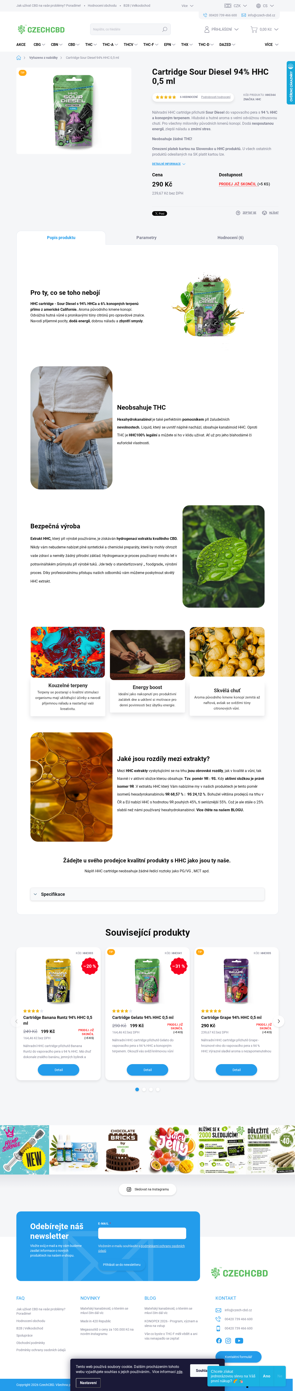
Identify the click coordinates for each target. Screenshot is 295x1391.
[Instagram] (228, 1340)
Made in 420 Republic (95, 1321)
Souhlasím (204, 1370)
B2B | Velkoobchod (137, 5)
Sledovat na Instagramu (152, 1189)
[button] (137, 1089)
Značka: (252, 99)
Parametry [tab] (146, 237)
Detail (59, 1070)
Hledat (165, 29)
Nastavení (88, 1383)
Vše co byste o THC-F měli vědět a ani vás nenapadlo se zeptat (171, 1336)
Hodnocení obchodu (102, 5)
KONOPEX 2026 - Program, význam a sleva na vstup (171, 1323)
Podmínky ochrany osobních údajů (41, 1350)
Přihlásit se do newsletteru (122, 1265)
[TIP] (236, 980)
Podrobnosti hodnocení (215, 97)
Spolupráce (24, 1335)
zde (179, 1372)
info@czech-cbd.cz (238, 1310)
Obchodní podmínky (30, 1343)
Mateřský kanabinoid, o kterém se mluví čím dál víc (104, 1311)
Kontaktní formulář (238, 1357)
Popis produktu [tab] (61, 237)
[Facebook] (218, 1340)
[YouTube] (239, 1340)
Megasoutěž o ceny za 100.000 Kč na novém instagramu (107, 1332)
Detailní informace (166, 164)
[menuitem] (22, 45)
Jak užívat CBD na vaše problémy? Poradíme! (48, 5)
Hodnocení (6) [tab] (231, 237)
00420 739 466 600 (239, 1319)
